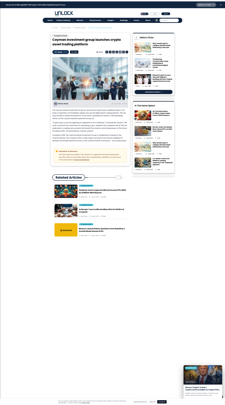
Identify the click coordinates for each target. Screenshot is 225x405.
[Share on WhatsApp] (116, 52)
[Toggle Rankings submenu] (130, 20)
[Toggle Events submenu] (142, 20)
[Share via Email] (123, 52)
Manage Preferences (140, 402)
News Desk (63, 104)
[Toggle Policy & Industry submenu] (73, 20)
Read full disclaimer (81, 160)
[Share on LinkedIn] (113, 52)
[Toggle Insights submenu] (116, 20)
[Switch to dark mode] (156, 20)
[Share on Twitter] (110, 52)
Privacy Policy (86, 403)
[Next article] (120, 177)
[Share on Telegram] (120, 52)
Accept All (162, 402)
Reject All (152, 402)
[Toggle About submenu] (153, 20)
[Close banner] (221, 5)
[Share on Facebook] (106, 52)
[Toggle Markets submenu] (86, 20)
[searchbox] (169, 20)
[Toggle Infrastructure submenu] (104, 20)
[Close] (219, 368)
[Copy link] (127, 52)
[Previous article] (117, 177)
